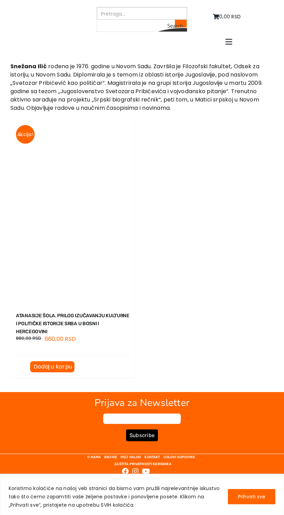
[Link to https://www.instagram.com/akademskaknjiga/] (135, 471)
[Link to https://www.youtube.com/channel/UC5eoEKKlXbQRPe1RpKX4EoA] (146, 471)
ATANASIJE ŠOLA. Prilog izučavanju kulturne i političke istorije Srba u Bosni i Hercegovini (73, 324)
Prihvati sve (251, 496)
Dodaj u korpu (53, 367)
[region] (142, 494)
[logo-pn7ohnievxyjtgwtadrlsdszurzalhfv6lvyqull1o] (57, 10)
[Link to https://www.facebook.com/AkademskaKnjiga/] (125, 471)
